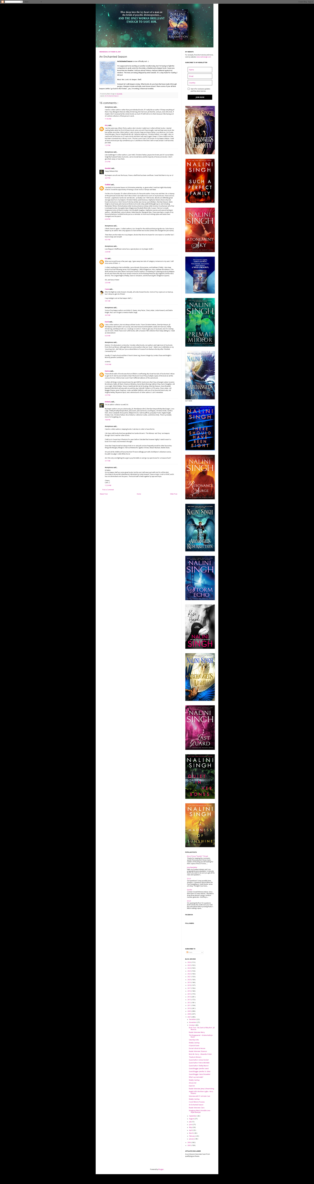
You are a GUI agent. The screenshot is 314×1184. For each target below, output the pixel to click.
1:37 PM (107, 145)
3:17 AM (107, 461)
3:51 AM (107, 301)
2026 (189, 962)
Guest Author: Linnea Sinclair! (199, 1060)
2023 (189, 971)
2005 (189, 1145)
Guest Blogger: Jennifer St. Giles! (199, 1071)
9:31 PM (107, 240)
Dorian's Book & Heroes (197, 1048)
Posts (190, 952)
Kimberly (108, 402)
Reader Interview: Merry (197, 1032)
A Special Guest (194, 1045)
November (192, 1022)
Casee (107, 289)
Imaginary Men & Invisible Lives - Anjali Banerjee (200, 1111)
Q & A (189, 878)
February (192, 1136)
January (192, 1139)
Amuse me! (192, 1083)
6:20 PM (107, 219)
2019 (189, 982)
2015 (189, 994)
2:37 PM (107, 395)
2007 (189, 1017)
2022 (189, 974)
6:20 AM (107, 336)
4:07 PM (107, 178)
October (192, 1025)
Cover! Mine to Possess (197, 1102)
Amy (106, 125)
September (193, 1116)
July (190, 1122)
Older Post (173, 494)
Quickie (189, 890)
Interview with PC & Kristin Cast (199, 1096)
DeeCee (107, 371)
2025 (189, 965)
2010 (189, 1008)
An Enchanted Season (112, 96)
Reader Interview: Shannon (198, 1051)
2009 (189, 1011)
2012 (189, 1002)
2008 (189, 1014)
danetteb (108, 168)
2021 (189, 977)
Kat (106, 258)
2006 (189, 1142)
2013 (189, 1000)
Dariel (107, 322)
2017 (189, 988)
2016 (189, 991)
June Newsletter (192, 867)
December (192, 1019)
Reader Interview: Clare (196, 1108)
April (191, 1130)
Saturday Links (194, 1040)
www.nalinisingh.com (203, 57)
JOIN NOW (200, 97)
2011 (189, 1005)
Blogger (161, 1169)
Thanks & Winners (195, 1057)
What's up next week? (196, 1077)
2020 (189, 980)
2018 (189, 985)
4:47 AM (107, 315)
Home (139, 494)
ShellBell (108, 185)
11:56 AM (108, 119)
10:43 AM (108, 364)
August (191, 1119)
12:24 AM (108, 485)
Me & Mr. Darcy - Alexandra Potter (200, 1054)
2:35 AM (107, 283)
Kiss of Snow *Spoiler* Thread (197, 856)
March (191, 1133)
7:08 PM (107, 420)
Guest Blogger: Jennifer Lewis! (199, 1068)
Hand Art (192, 1086)
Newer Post (104, 494)
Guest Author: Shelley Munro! (199, 1066)
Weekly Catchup (194, 1043)
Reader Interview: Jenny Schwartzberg (201, 1089)
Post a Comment (108, 490)
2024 (189, 968)
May (190, 1127)
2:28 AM (107, 252)
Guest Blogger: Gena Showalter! (199, 1074)
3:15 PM (107, 162)
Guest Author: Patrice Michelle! (199, 1063)
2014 (189, 997)
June (190, 1124)
